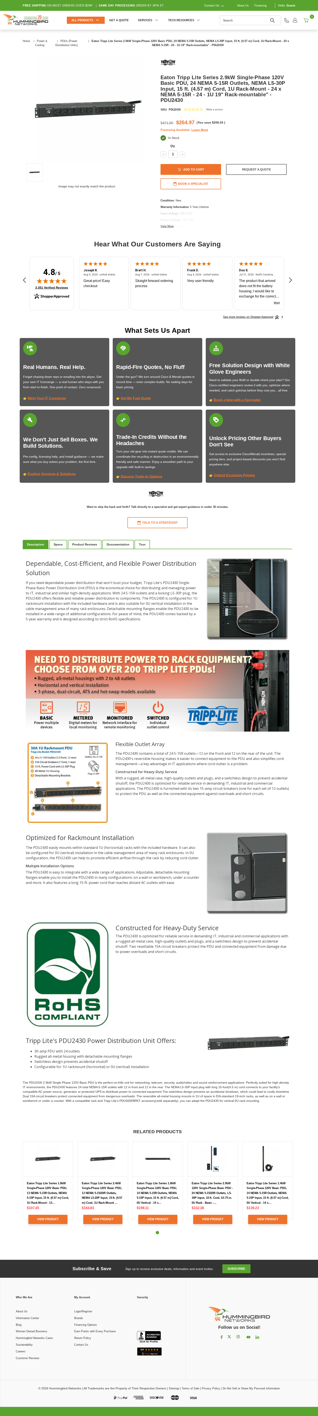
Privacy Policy (211, 1388)
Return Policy (82, 1338)
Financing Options (85, 1324)
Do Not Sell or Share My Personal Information (251, 1388)
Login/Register (83, 1311)
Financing (260, 5)
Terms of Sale (190, 1388)
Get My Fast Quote (136, 398)
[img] (52, 281)
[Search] (273, 20)
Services (145, 20)
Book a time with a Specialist (237, 400)
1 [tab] (157, 1232)
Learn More (199, 130)
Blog (18, 1324)
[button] (149, 1315)
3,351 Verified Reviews (51, 287)
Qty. (172, 146)
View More (167, 226)
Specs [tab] (58, 544)
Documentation (118, 544)
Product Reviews (84, 544)
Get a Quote (119, 20)
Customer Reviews (27, 1358)
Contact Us (81, 1344)
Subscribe (236, 1268)
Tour (142, 544)
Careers (21, 1351)
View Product (48, 1219)
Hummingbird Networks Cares (34, 1338)
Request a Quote (256, 169)
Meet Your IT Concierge (47, 398)
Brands (78, 1318)
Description (35, 544)
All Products (82, 20)
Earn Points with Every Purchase (95, 1331)
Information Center (27, 1318)
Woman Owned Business (31, 1331)
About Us (243, 5)
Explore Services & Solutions (52, 474)
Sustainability (24, 1344)
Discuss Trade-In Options (141, 476)
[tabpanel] (48, 1186)
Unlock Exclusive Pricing (234, 475)
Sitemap (174, 1388)
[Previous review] (24, 280)
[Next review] (290, 280)
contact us (211, 5)
